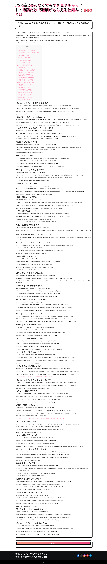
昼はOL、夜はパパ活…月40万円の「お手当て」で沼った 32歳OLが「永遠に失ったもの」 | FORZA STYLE (42, 418)
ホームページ (81, 10)
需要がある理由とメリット (24, 54)
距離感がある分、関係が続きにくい (26, 70)
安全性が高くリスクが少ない (25, 67)
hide (31, 46)
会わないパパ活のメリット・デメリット (26, 65)
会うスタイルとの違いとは (24, 55)
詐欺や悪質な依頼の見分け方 (25, 92)
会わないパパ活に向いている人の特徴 (25, 82)
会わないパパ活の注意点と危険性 (24, 91)
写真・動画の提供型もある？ (25, 64)
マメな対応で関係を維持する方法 (26, 77)
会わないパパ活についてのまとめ (24, 99)
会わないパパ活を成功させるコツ (24, 74)
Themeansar (63, 562)
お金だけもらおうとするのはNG (25, 94)
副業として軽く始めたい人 (24, 86)
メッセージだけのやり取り (24, 59)
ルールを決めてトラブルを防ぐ (25, 79)
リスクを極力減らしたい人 (24, 87)
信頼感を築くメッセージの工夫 (25, 75)
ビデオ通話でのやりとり (24, 62)
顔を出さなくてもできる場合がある (26, 69)
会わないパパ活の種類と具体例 (24, 57)
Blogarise (57, 562)
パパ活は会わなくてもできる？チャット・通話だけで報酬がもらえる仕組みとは (47, 10)
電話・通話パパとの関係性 (24, 60)
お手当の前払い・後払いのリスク (26, 96)
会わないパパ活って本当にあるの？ (25, 49)
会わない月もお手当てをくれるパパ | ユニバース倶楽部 (31, 114)
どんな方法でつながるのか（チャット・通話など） (29, 52)
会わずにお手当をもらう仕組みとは (26, 50)
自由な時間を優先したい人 (24, 89)
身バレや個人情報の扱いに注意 (25, 80)
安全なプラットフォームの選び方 (26, 97)
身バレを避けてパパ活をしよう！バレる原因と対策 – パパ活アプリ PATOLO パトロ (37, 377)
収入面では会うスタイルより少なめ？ (27, 72)
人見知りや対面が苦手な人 (24, 84)
